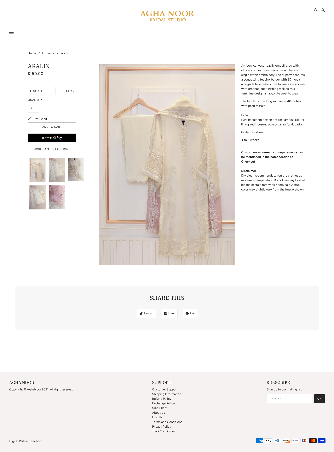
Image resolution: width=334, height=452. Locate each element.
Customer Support (165, 389)
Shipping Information (166, 394)
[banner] (167, 16)
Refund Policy (161, 399)
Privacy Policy (161, 426)
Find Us (157, 417)
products (48, 53)
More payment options (52, 149)
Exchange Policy (163, 403)
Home (32, 53)
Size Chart (159, 408)
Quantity (33, 100)
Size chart (67, 91)
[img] (315, 10)
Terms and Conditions (167, 422)
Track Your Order (163, 431)
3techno (35, 441)
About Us (158, 412)
